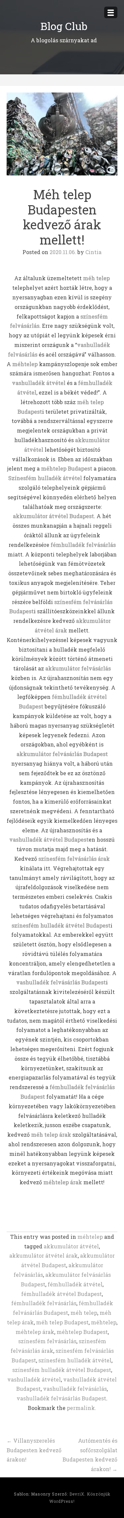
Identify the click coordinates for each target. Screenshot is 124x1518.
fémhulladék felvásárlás (43, 1303)
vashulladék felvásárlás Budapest (61, 1398)
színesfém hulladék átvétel (74, 1360)
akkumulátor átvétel (71, 1246)
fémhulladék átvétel (75, 1284)
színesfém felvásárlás (47, 1341)
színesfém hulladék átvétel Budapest (61, 1369)
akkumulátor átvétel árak (43, 1255)
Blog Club (63, 26)
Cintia (93, 251)
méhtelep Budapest (82, 1331)
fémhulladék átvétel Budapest (61, 1293)
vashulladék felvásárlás (75, 1388)
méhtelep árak (35, 1331)
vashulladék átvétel (34, 1379)
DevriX (76, 1494)
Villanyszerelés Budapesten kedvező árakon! (34, 1450)
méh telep (83, 1312)
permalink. (81, 1407)
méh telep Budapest (62, 1322)
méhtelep (90, 1236)
